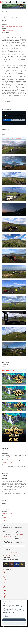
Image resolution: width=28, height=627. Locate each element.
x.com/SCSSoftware (6, 509)
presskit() (4, 521)
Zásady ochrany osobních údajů (9, 615)
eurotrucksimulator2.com (8, 30)
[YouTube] (4, 582)
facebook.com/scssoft (7, 513)
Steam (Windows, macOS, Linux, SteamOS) (12, 26)
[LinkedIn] (4, 586)
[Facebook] (4, 572)
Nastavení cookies (6, 616)
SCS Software (5, 16)
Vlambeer (16, 521)
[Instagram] (4, 575)
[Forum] (4, 596)
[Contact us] (4, 593)
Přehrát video (7, 119)
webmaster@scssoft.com (20, 539)
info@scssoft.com (19, 529)
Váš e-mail (5, 544)
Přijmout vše (14, 619)
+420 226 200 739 (7, 536)
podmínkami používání (14, 116)
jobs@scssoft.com (19, 534)
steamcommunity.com (7, 456)
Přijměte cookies (7, 556)
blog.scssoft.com (8, 462)
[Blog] (4, 590)
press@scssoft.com (6, 505)
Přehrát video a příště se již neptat (18, 119)
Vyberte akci (5, 548)
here (17, 495)
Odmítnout (14, 623)
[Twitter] (4, 579)
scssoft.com (4, 468)
